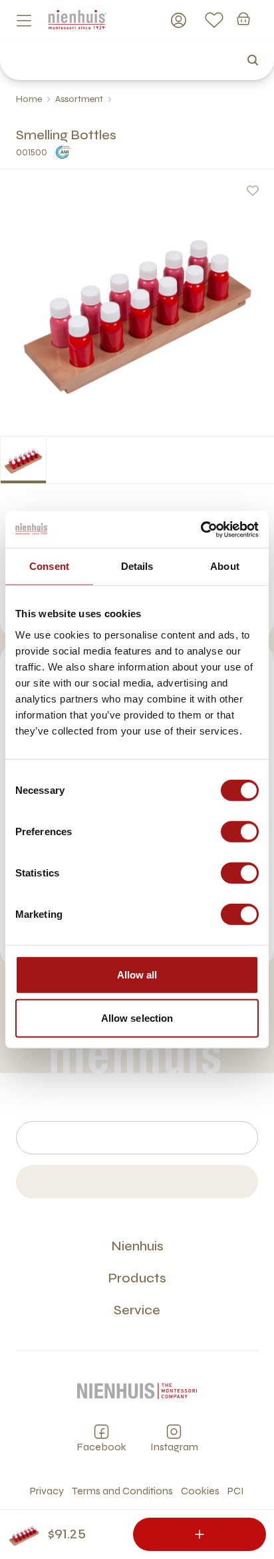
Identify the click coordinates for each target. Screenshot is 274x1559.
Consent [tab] (49, 566)
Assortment (79, 99)
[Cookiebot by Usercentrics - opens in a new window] (200, 529)
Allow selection (137, 1018)
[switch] (240, 831)
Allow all (137, 974)
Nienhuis (137, 1246)
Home (29, 99)
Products (137, 1278)
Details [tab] (137, 566)
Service (137, 1310)
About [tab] (224, 566)
